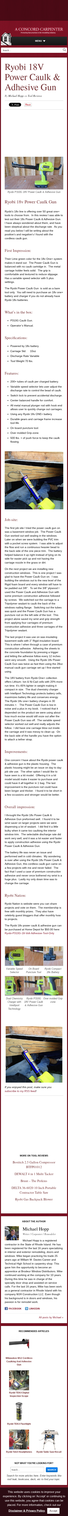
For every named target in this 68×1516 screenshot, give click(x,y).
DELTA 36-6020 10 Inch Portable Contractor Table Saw (34, 1190)
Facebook (15, 1308)
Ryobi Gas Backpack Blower (34, 1199)
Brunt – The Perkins (34, 1181)
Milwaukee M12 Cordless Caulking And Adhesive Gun (19, 1361)
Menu (38, 41)
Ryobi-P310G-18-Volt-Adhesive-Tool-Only (29, 933)
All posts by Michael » (51, 1317)
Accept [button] (53, 1510)
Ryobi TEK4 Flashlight (19, 1424)
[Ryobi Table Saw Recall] (49, 1448)
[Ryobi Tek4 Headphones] (19, 1448)
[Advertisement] (34, 133)
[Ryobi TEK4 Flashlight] (19, 1420)
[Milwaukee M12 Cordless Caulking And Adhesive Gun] (19, 1354)
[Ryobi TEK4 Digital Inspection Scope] (19, 1389)
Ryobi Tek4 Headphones (19, 1452)
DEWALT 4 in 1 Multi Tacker (34, 1174)
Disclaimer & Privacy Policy (26, 1510)
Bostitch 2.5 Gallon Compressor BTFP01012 (34, 1164)
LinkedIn (34, 1308)
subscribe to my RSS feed (20, 1091)
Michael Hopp (16, 96)
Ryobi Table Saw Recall (48, 1452)
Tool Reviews (35, 96)
